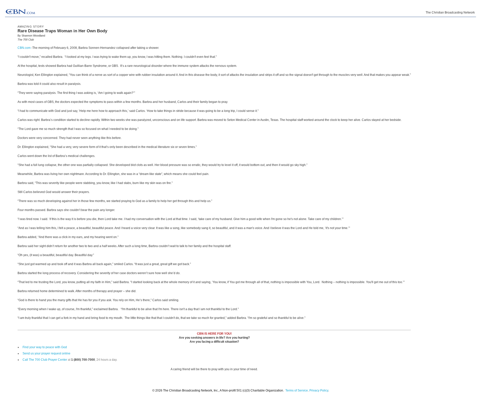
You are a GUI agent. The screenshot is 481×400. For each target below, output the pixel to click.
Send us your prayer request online (46, 353)
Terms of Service (296, 390)
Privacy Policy (318, 390)
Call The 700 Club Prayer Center (45, 359)
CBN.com (24, 48)
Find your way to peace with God (45, 347)
